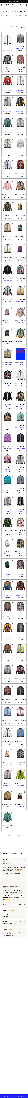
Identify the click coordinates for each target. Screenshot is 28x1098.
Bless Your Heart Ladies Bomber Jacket (7, 257)
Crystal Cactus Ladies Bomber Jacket (20, 236)
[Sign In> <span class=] (23, 5)
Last (22, 835)
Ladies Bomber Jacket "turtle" (7, 488)
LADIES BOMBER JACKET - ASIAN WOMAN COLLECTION (7, 110)
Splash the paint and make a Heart (20, 804)
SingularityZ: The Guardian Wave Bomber (20, 383)
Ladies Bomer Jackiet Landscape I (20, 47)
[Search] (20, 5)
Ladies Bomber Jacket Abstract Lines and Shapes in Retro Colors (20, 194)
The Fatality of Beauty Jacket (20, 509)
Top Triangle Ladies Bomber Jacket (20, 215)
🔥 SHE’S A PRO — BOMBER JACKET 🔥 (7, 68)
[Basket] (26, 5)
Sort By (20, 1096)
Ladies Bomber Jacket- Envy (7, 299)
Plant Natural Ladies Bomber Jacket (7, 173)
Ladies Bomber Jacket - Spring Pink (7, 762)
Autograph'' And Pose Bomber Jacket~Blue (20, 362)
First (6, 835)
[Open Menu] (1, 5)
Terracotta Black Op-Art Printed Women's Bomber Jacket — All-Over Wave (20, 594)
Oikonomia (7, 552)
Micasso (7, 215)
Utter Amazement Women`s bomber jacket (7, 383)
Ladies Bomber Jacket (20, 68)
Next (19, 835)
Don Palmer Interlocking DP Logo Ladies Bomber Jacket (7, 741)
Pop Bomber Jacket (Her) (20, 531)
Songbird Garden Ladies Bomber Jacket (20, 573)
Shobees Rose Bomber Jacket (7, 446)
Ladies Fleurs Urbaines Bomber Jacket (7, 131)
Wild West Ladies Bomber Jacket (20, 762)
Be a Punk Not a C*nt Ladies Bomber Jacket (7, 404)
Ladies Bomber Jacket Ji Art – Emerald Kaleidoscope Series (7, 825)
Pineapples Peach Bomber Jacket (7, 320)
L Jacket (7, 467)
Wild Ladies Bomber (7, 804)
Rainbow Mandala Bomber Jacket (7, 615)
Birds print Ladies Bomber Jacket (7, 341)
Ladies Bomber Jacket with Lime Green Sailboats (7, 278)
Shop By (6, 1096)
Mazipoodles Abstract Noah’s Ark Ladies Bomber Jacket (20, 657)
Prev (9, 835)
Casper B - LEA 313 (20, 341)
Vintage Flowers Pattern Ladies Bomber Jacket (7, 699)
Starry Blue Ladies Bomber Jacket (20, 741)
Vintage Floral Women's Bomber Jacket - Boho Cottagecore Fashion (7, 362)
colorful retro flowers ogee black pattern (20, 552)
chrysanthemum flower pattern (7, 783)
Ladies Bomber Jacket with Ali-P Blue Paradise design (7, 573)
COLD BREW (7, 678)
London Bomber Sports (7, 89)
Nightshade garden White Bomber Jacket (20, 320)
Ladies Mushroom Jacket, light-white (20, 152)
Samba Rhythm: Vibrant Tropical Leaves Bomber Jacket (20, 783)
